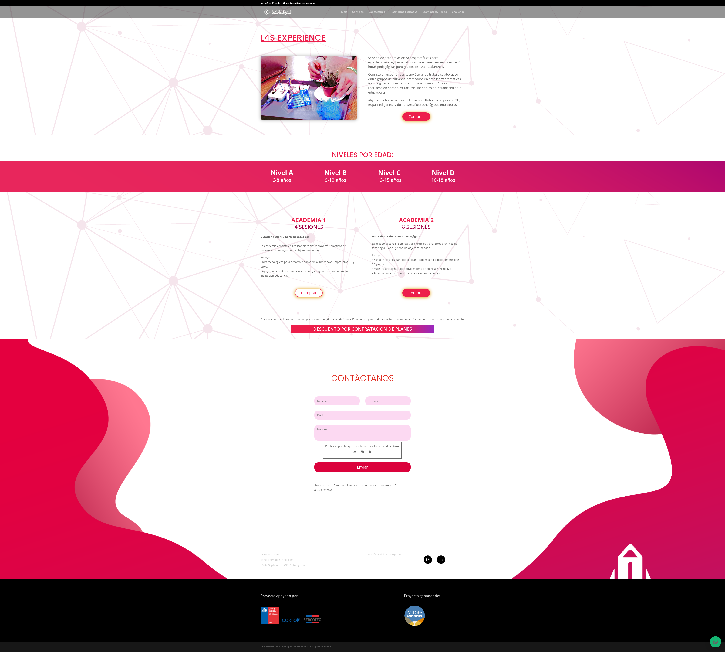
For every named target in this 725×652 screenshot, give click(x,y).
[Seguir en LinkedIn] (441, 559)
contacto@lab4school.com (277, 560)
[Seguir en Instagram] (428, 559)
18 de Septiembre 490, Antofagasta (283, 565)
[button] (715, 641)
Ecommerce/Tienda (434, 12)
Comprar (416, 116)
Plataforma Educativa (403, 12)
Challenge (458, 12)
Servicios (358, 12)
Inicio (343, 12)
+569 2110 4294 (270, 554)
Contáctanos (377, 12)
